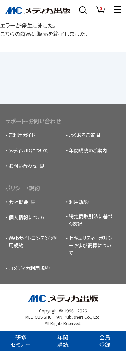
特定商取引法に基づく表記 (91, 220)
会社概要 (18, 201)
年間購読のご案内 (88, 150)
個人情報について (28, 217)
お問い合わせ (23, 165)
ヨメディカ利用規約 (29, 267)
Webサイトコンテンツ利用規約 (33, 241)
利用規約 (79, 201)
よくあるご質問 (84, 134)
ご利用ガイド (22, 134)
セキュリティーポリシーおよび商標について (90, 245)
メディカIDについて (29, 150)
